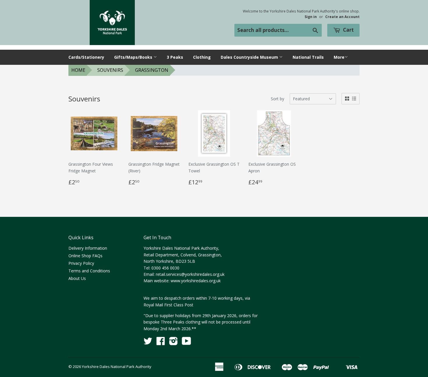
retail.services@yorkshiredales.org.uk (190, 274)
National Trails (308, 57)
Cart (348, 29)
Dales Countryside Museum (250, 57)
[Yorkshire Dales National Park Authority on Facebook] (160, 343)
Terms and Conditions (89, 271)
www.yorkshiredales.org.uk (196, 280)
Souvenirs (110, 70)
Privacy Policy (81, 263)
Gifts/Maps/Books (133, 57)
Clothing (202, 57)
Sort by (277, 98)
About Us (77, 278)
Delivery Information (87, 248)
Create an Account (342, 16)
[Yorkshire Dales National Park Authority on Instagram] (173, 343)
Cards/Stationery (86, 57)
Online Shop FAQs (85, 255)
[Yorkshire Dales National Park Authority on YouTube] (186, 343)
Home (78, 70)
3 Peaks (175, 57)
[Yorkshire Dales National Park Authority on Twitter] (148, 343)
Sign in (311, 16)
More (339, 57)
